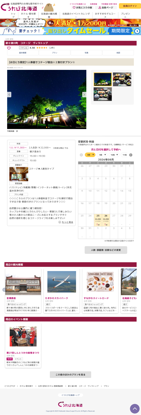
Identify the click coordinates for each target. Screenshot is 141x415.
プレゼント (125, 15)
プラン (54, 52)
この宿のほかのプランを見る (70, 374)
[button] (84, 94)
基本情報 (22, 52)
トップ (13, 15)
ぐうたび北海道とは (78, 4)
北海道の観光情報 (49, 15)
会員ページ (107, 7)
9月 (100, 155)
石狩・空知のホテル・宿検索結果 (50, 386)
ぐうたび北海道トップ (70, 395)
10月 (113, 155)
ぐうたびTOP (9, 386)
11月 (125, 155)
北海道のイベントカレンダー (76, 15)
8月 (88, 155)
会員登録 (93, 4)
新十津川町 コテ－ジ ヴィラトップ (27, 43)
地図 (118, 52)
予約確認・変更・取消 (109, 4)
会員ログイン (130, 6)
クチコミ (23, 47)
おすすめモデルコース (105, 15)
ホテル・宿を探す (28, 15)
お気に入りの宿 (84, 7)
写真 (86, 52)
